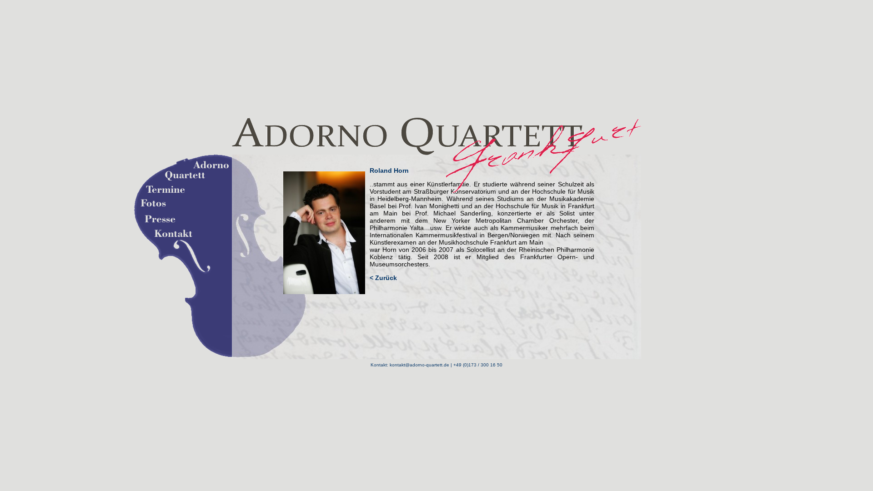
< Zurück (383, 277)
